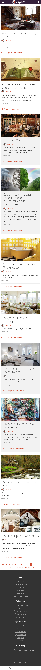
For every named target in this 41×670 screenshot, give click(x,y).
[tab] (20, 2)
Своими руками (20, 614)
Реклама (20, 593)
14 (13, 567)
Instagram (20, 638)
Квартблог (8, 40)
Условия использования (20, 596)
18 (26, 567)
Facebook (20, 626)
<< (3, 564)
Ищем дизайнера (20, 584)
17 (23, 567)
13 (10, 567)
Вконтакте (20, 629)
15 (17, 567)
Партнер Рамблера (20, 662)
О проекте (20, 581)
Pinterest (20, 641)
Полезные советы (20, 611)
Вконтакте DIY (20, 632)
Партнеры (20, 587)
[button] (39, 2)
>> (33, 567)
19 (29, 567)
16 (20, 567)
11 (37, 564)
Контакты (20, 590)
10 (34, 564)
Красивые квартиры (20, 605)
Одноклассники (20, 635)
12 (7, 567)
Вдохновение (20, 617)
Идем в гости (20, 608)
